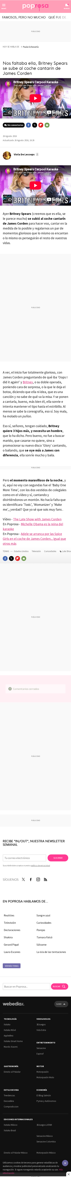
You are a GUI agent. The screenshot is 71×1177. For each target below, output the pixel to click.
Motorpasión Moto (45, 1077)
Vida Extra (41, 1030)
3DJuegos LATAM (44, 1124)
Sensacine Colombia (46, 1141)
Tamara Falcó (44, 937)
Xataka (7, 1024)
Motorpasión (43, 1071)
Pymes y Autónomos (46, 1101)
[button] (26, 154)
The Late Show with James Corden (37, 519)
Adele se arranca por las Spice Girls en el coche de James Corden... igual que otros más (34, 539)
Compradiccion (11, 1106)
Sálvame (42, 944)
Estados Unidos (21, 551)
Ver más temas (11, 966)
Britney (28, 382)
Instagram (38, 879)
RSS (45, 879)
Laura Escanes (12, 952)
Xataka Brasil (10, 1130)
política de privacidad (40, 865)
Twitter (34, 125)
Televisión (36, 551)
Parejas (41, 930)
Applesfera (8, 1035)
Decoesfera (9, 1101)
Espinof (40, 1053)
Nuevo (67, 8)
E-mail (47, 125)
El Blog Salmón (44, 1095)
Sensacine (41, 1048)
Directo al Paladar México (16, 1152)
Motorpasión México (46, 1152)
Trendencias (9, 1095)
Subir (58, 1004)
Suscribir (57, 858)
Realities (9, 915)
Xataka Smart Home (13, 1041)
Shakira (8, 937)
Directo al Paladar (12, 1071)
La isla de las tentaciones (51, 952)
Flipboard (40, 125)
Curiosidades (50, 551)
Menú (3, 8)
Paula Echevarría (31, 46)
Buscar (56, 986)
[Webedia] (13, 1006)
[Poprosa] (35, 6)
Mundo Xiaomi (11, 1046)
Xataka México (10, 1124)
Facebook (28, 125)
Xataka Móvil (10, 1030)
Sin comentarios (15, 125)
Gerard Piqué (11, 944)
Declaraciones (12, 930)
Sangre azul (43, 915)
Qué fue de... (58, 17)
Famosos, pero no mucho (24, 17)
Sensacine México (45, 1136)
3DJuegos (41, 1024)
